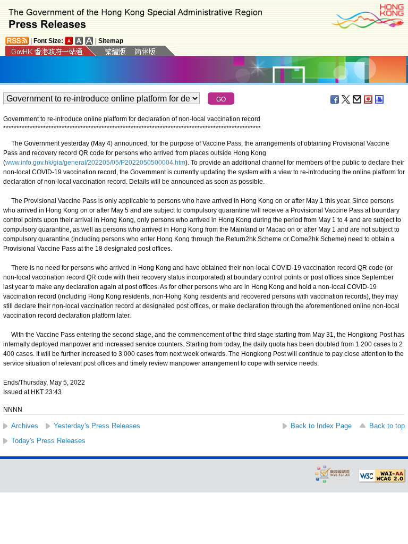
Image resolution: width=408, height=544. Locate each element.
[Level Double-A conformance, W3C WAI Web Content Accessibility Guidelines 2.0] (382, 476)
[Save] (368, 99)
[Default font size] (69, 41)
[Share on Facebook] (335, 99)
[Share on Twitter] (346, 99)
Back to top (387, 426)
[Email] (357, 99)
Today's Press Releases (48, 441)
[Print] (380, 99)
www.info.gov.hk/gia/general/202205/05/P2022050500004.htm (95, 162)
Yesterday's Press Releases (97, 426)
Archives (24, 426)
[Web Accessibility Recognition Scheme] (332, 473)
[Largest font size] (89, 41)
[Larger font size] (79, 41)
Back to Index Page (321, 426)
